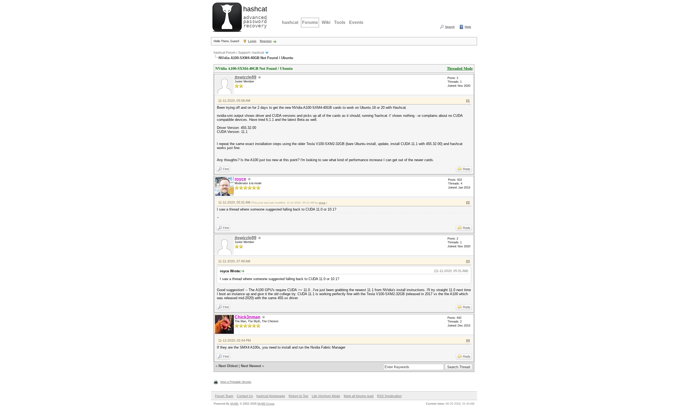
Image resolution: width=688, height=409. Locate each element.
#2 (468, 202)
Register (266, 41)
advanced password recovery (254, 16)
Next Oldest (228, 366)
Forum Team (224, 396)
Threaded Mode (460, 68)
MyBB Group (265, 403)
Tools (339, 22)
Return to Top (298, 396)
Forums (310, 22)
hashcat (290, 22)
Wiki (326, 22)
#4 (468, 340)
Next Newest (251, 366)
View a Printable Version (235, 381)
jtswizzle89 (245, 77)
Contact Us (245, 396)
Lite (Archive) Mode (326, 396)
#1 (468, 101)
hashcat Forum (224, 53)
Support (244, 53)
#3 (468, 261)
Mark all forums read (359, 396)
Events (356, 22)
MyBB (234, 403)
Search (450, 26)
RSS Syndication (389, 396)
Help (468, 26)
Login (252, 41)
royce (322, 202)
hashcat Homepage (270, 396)
